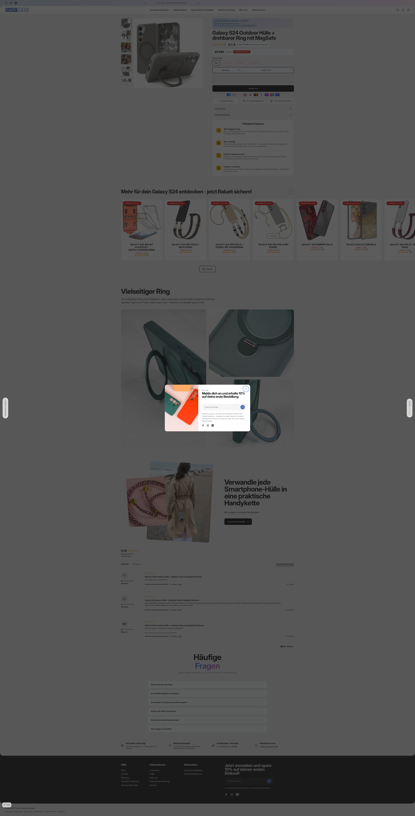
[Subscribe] (242, 407)
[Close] (245, 389)
